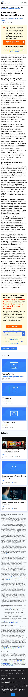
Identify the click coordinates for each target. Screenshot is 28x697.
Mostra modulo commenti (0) (9, 348)
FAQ (6, 553)
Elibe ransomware (8, 422)
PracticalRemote (8, 374)
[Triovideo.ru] (14, 389)
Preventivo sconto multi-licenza (11, 333)
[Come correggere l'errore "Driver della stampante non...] (14, 467)
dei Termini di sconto (13, 578)
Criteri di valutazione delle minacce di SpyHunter (11, 672)
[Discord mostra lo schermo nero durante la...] (14, 493)
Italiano (22, 2)
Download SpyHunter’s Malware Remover (12, 42)
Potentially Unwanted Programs (16, 7)
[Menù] (25, 2)
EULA (22, 50)
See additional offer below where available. (12, 50)
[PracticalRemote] (14, 365)
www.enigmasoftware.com (12, 608)
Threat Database (4, 7)
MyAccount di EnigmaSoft (13, 622)
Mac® (16, 48)
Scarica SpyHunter (12, 326)
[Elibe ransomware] (14, 414)
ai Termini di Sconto (11, 648)
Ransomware (5, 425)
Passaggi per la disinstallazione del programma (14, 670)
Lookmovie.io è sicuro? (10, 452)
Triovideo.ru (6, 398)
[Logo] (5, 2)
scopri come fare (9, 579)
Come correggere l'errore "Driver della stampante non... (14, 477)
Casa (2, 670)
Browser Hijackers (6, 400)
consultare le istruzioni (10, 665)
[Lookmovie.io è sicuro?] (14, 443)
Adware (3, 20)
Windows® (12, 48)
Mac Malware (5, 376)
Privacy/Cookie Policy (14, 51)
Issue (3, 454)
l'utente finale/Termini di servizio (12, 576)
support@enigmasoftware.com (7, 621)
